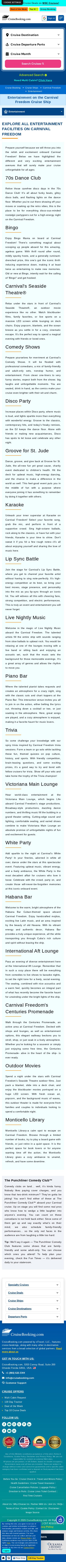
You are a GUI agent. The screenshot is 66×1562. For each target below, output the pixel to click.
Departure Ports (17, 1316)
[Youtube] (9, 1424)
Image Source (33, 1512)
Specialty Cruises (18, 1284)
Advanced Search (32, 75)
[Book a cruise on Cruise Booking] (16, 18)
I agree (6, 1551)
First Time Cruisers (32, 1496)
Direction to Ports (17, 1491)
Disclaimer (54, 1508)
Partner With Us (39, 1504)
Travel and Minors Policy (49, 1479)
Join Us (52, 1504)
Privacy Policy (45, 1527)
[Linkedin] (29, 1424)
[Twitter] (19, 1424)
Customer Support (15, 1383)
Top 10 (33, 9)
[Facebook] (4, 1424)
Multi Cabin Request (15, 1397)
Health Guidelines (20, 1483)
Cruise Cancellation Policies (24, 1487)
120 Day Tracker (13, 1402)
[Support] (9, 1558)
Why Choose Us (21, 1504)
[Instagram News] (14, 1431)
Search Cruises (31, 63)
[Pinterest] (24, 1424)
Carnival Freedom (52, 88)
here (8, 1543)
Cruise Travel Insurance (42, 1483)
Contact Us (41, 1508)
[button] (33, 34)
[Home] (3, 1558)
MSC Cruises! (50, 3)
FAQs (60, 1504)
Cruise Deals (15, 1292)
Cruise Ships (31, 88)
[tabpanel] (33, 1221)
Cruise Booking (13, 88)
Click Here (45, 80)
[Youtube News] (9, 1431)
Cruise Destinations (19, 1308)
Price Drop (20, 1558)
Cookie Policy (28, 1508)
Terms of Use (12, 1508)
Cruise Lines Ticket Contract (42, 1491)
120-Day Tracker (36, 1558)
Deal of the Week (19, 9)
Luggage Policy (47, 1487)
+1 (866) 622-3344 (15, 1373)
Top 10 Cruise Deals (15, 1410)
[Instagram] (14, 1424)
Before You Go (10, 1479)
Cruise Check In (27, 1479)
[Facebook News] (4, 1431)
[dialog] (12, 2)
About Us (7, 1504)
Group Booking (48, 9)
